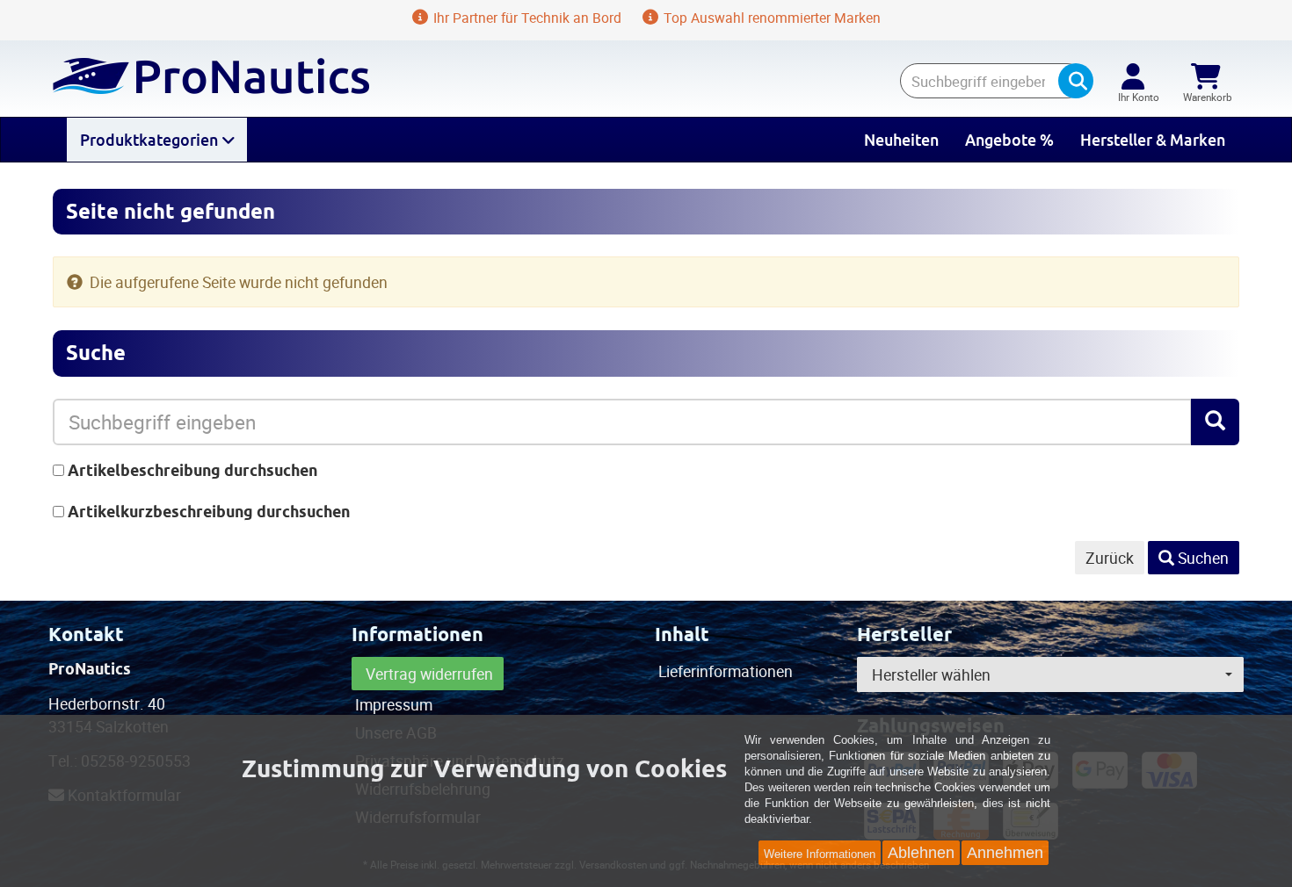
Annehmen (1005, 853)
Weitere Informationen (819, 854)
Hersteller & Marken (1152, 139)
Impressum (393, 704)
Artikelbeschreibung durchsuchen (192, 470)
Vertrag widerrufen (429, 673)
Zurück (1109, 557)
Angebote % (1009, 139)
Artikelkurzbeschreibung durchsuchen (209, 511)
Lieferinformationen (725, 670)
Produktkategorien (150, 139)
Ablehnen (921, 853)
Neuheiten (901, 139)
